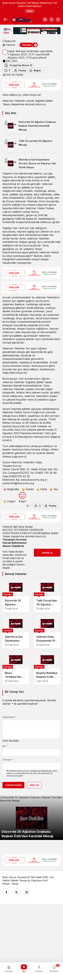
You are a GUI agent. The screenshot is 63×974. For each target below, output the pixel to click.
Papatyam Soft (39, 880)
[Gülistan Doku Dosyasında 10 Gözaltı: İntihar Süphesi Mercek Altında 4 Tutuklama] (47, 631)
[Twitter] (16, 892)
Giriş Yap (34, 785)
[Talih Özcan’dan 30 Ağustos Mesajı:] (31, 145)
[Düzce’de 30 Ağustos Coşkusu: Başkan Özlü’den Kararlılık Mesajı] (31, 126)
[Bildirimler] (58, 19)
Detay (30, 11)
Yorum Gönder (13, 785)
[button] (45, 19)
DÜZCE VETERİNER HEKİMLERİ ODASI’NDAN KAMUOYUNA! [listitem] (22, 531)
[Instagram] (27, 892)
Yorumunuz (9, 717)
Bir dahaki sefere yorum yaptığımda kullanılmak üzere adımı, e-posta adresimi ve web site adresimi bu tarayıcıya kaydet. (32, 773)
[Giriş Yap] (51, 19)
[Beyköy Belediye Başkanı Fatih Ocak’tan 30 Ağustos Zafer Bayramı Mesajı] (47, 668)
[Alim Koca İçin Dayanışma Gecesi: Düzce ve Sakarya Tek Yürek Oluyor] (31, 162)
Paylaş (52, 505)
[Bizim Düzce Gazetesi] (21, 19)
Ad (4, 746)
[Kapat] (58, 7)
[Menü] (5, 19)
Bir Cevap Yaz (14, 691)
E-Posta (7, 759)
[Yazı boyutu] (29, 505)
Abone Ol (47, 552)
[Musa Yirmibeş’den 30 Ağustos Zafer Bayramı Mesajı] (15, 668)
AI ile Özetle (15, 74)
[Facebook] (6, 892)
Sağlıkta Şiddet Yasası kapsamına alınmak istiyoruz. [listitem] (30, 534)
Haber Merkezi (16, 51)
